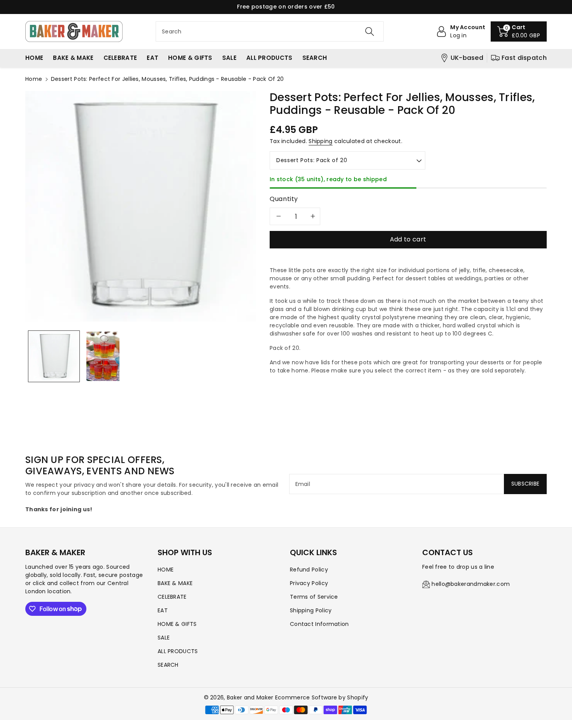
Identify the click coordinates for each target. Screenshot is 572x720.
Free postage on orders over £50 (286, 6)
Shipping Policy (311, 610)
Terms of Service (314, 597)
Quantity (284, 198)
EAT (163, 610)
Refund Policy (309, 569)
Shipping (320, 141)
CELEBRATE (172, 597)
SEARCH (168, 665)
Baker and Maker (250, 697)
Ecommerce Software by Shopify (321, 697)
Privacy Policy (309, 583)
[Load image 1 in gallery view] (53, 356)
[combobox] (269, 31)
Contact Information (319, 624)
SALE (164, 637)
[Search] (369, 31)
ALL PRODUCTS (178, 651)
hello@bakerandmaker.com (471, 584)
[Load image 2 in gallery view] (103, 356)
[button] (518, 31)
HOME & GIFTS (177, 624)
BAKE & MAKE (175, 583)
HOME (166, 569)
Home (33, 79)
